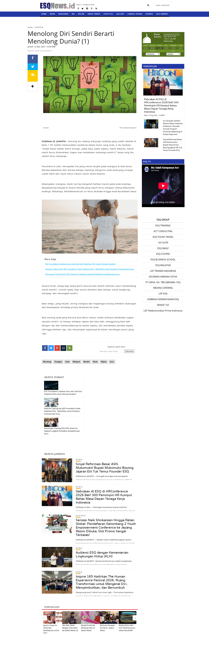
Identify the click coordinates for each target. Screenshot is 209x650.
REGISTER (165, 5)
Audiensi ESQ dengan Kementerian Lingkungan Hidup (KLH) (102, 554)
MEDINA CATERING (163, 287)
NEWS (52, 14)
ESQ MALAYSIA (163, 265)
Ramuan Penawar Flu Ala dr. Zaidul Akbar (107, 628)
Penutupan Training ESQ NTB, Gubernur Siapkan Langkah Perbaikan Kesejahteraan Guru (82, 274)
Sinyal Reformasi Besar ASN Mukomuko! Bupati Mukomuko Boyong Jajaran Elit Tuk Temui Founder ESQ (105, 467)
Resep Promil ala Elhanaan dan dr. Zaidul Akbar (88, 628)
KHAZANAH (63, 14)
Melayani (76, 361)
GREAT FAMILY (94, 14)
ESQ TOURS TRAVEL (163, 236)
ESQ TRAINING (163, 225)
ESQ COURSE (163, 253)
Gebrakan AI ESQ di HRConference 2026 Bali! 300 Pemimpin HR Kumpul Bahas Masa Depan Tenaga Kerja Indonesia (104, 496)
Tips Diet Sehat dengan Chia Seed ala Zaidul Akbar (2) (70, 628)
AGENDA (149, 14)
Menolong (47, 361)
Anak (67, 361)
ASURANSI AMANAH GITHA (163, 276)
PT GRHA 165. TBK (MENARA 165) (163, 282)
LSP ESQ (163, 293)
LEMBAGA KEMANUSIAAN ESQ (163, 299)
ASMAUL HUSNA (135, 14)
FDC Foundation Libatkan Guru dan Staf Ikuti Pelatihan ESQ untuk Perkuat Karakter (80, 264)
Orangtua (58, 361)
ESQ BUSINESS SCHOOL (163, 259)
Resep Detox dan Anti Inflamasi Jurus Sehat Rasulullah (127, 628)
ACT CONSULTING (163, 231)
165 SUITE (163, 242)
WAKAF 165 (163, 304)
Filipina (103, 361)
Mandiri (86, 361)
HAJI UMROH (162, 14)
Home (30, 27)
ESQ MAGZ (163, 248)
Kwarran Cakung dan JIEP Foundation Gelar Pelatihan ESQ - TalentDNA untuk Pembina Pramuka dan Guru (89, 269)
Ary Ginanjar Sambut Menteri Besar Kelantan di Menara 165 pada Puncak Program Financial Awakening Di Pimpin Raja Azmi (173, 127)
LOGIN (158, 5)
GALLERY (120, 14)
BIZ (73, 14)
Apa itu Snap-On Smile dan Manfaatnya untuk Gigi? (51, 629)
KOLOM (81, 14)
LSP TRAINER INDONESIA (163, 270)
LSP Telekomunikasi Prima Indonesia (163, 310)
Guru (112, 361)
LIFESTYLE (108, 14)
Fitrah (95, 361)
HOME (44, 14)
